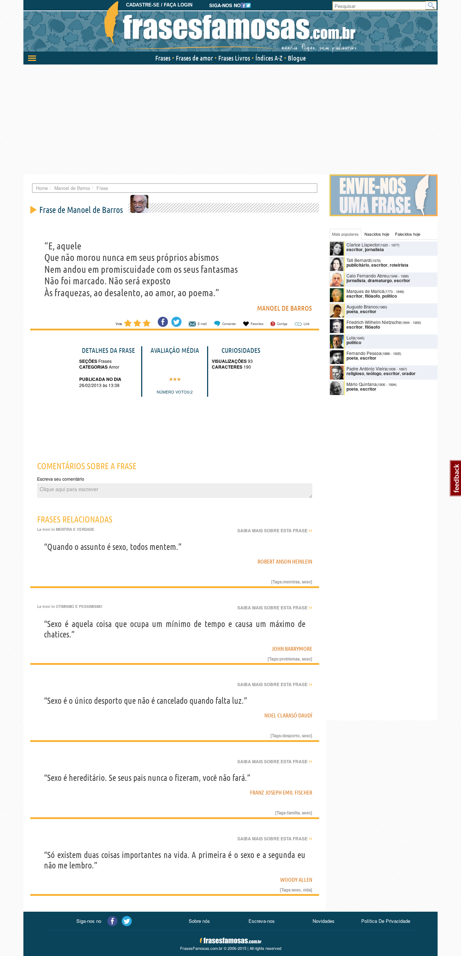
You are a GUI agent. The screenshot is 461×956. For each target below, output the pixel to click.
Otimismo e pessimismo (79, 606)
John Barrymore (292, 648)
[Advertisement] (230, 118)
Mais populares (345, 234)
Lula (350, 337)
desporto (291, 735)
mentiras (291, 581)
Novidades (324, 920)
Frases (162, 58)
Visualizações (229, 361)
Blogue (297, 58)
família (293, 812)
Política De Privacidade (385, 920)
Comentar (229, 323)
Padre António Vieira (366, 368)
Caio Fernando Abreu (367, 275)
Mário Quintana (361, 384)
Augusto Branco (362, 306)
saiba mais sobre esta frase (274, 530)
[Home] (230, 27)
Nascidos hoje (376, 234)
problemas (289, 659)
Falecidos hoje (407, 234)
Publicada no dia (100, 379)
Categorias (93, 367)
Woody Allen (296, 879)
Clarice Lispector (363, 244)
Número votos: (174, 392)
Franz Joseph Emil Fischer (281, 792)
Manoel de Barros (284, 308)
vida (307, 890)
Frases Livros (234, 58)
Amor (113, 367)
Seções (88, 361)
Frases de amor (194, 58)
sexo (306, 581)
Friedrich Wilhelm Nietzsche (373, 322)
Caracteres (227, 367)
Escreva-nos (262, 920)
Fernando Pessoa (363, 353)
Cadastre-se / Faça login (159, 5)
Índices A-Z (268, 58)
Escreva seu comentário (60, 479)
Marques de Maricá (365, 291)
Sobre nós (199, 920)
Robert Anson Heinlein (285, 561)
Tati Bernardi (358, 260)
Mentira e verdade (75, 529)
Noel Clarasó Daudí (288, 715)
